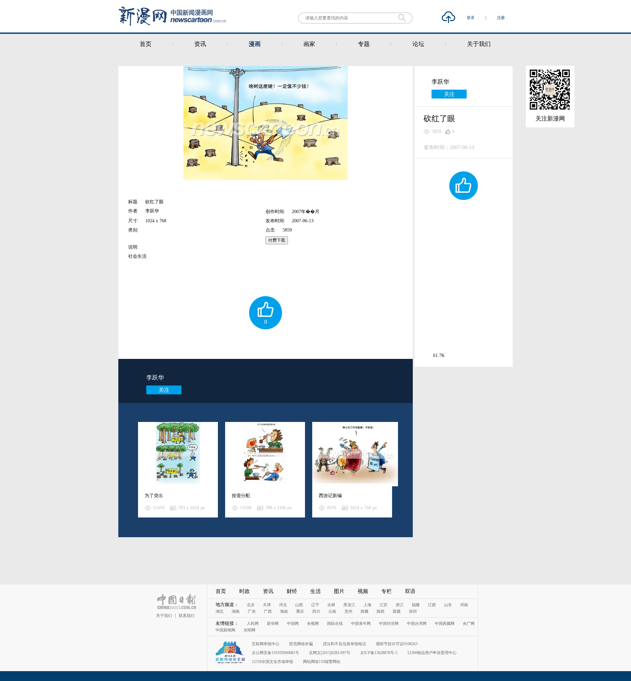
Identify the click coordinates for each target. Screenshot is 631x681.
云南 (332, 611)
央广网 (469, 623)
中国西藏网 (445, 623)
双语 (410, 591)
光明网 (249, 630)
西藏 (364, 611)
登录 (471, 17)
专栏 (386, 591)
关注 (164, 390)
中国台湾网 (417, 623)
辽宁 (315, 605)
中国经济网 (389, 623)
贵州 (348, 611)
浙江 (400, 605)
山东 (448, 605)
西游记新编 (330, 495)
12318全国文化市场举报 (272, 661)
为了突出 (154, 495)
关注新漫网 (550, 118)
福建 (416, 605)
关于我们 (479, 44)
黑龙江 (349, 605)
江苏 (383, 605)
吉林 (331, 605)
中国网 (293, 623)
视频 (363, 591)
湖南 (236, 611)
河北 (283, 605)
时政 (244, 591)
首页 (146, 44)
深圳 (413, 611)
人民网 (253, 623)
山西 (299, 605)
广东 (252, 611)
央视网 (313, 623)
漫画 (255, 44)
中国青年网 (361, 623)
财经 (292, 591)
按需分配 (241, 495)
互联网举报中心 (265, 644)
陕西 (381, 611)
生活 (315, 591)
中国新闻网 (225, 630)
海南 (284, 611)
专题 (364, 44)
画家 (309, 44)
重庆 (300, 611)
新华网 (273, 623)
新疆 (397, 611)
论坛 (418, 44)
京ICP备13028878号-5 (378, 652)
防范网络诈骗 (301, 644)
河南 (464, 605)
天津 (267, 605)
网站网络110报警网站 (321, 661)
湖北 (219, 611)
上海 (367, 605)
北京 (251, 605)
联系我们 (187, 615)
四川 (316, 611)
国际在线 (335, 623)
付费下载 (276, 240)
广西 (268, 611)
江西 (432, 605)
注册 (501, 17)
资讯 (200, 44)
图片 (339, 591)
